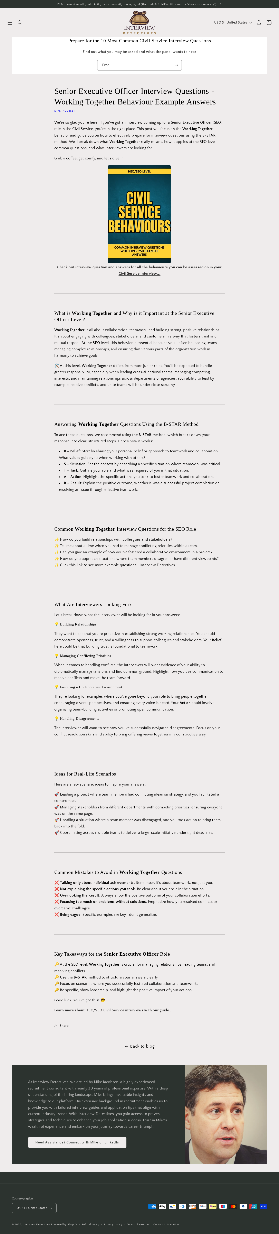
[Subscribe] (176, 65)
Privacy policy (113, 1224)
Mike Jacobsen (65, 111)
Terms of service (138, 1224)
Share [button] (64, 1026)
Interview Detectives (36, 1224)
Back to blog (142, 1046)
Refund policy (90, 1224)
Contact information (166, 1224)
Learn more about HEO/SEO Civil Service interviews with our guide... (113, 1010)
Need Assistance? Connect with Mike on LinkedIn (77, 1142)
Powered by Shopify (64, 1224)
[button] (10, 22)
